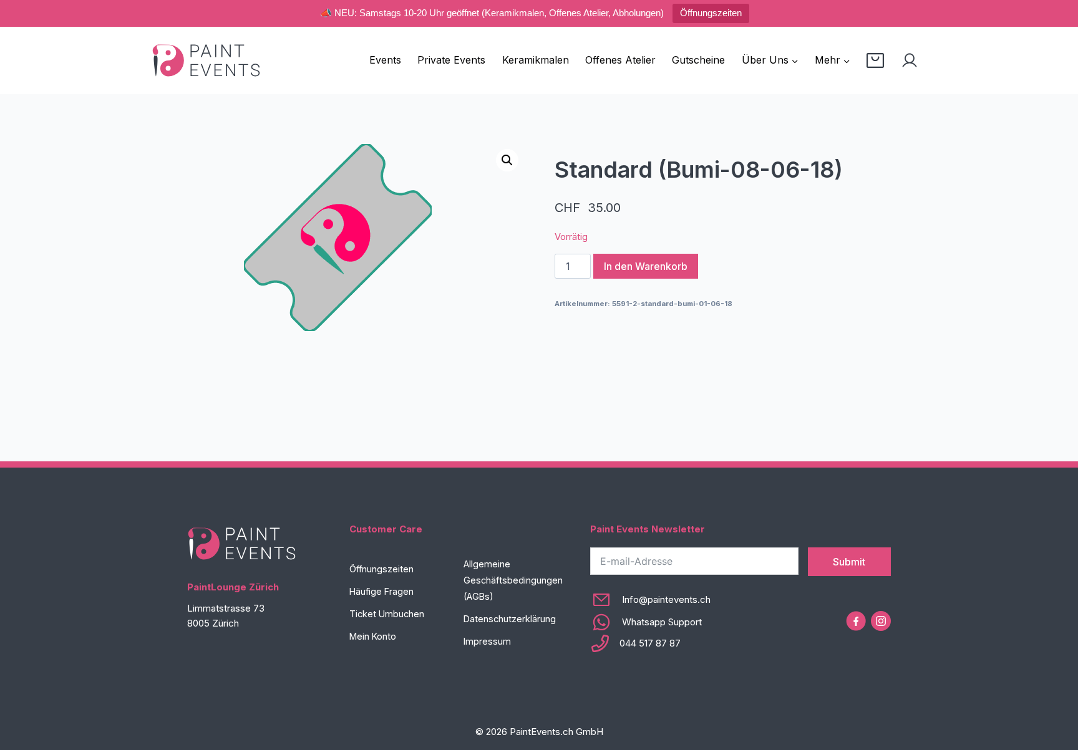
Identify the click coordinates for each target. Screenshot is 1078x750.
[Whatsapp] (650, 622)
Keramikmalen (535, 60)
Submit (849, 561)
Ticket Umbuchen (386, 613)
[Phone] (650, 643)
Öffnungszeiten (711, 12)
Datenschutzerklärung (510, 618)
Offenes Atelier (620, 60)
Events (385, 60)
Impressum (487, 641)
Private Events (451, 60)
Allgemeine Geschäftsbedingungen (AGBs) (513, 580)
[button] (507, 160)
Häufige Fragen (381, 591)
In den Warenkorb (645, 266)
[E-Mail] (650, 600)
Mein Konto (372, 636)
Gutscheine (698, 60)
